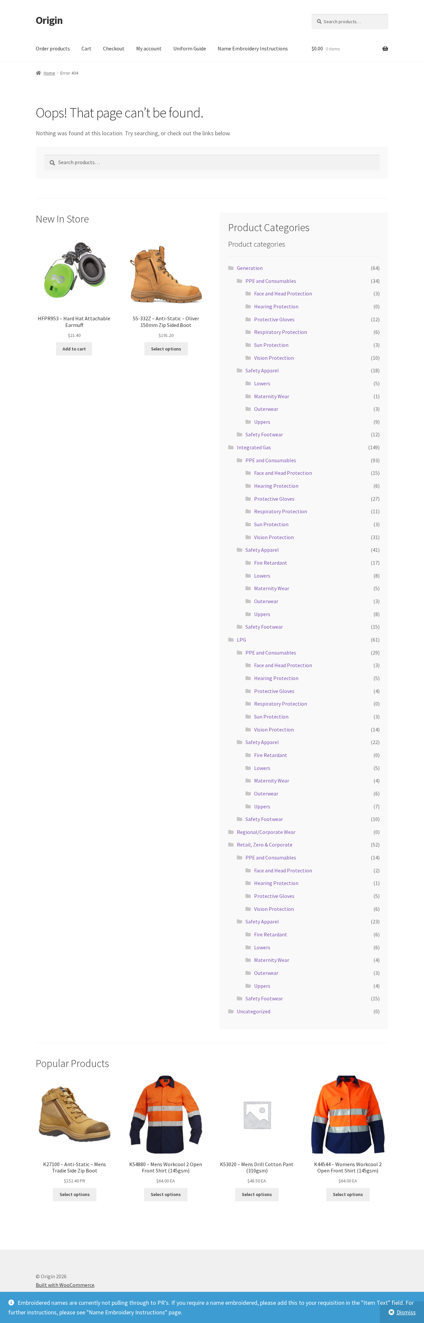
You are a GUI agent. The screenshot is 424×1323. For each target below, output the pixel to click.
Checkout (114, 48)
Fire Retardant (270, 562)
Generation (250, 268)
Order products (53, 48)
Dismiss (406, 1312)
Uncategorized (253, 1011)
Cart (86, 48)
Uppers (262, 421)
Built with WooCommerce (65, 1285)
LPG (241, 639)
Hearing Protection (276, 306)
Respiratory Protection (280, 332)
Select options (166, 349)
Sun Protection (271, 345)
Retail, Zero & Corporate (264, 844)
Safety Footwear (264, 434)
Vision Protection (274, 357)
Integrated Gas (254, 447)
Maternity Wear (271, 396)
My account (149, 48)
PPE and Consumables (270, 281)
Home (49, 73)
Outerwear (266, 409)
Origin (49, 20)
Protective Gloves (274, 319)
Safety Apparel (262, 370)
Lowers (262, 383)
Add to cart (74, 349)
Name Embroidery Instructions (253, 48)
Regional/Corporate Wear (266, 832)
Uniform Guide (189, 48)
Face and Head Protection (283, 293)
